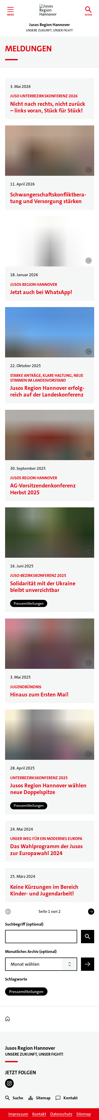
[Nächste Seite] (91, 911)
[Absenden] (87, 964)
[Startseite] (8, 1019)
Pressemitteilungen (26, 991)
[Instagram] (9, 1083)
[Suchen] (87, 936)
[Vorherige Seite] (8, 911)
